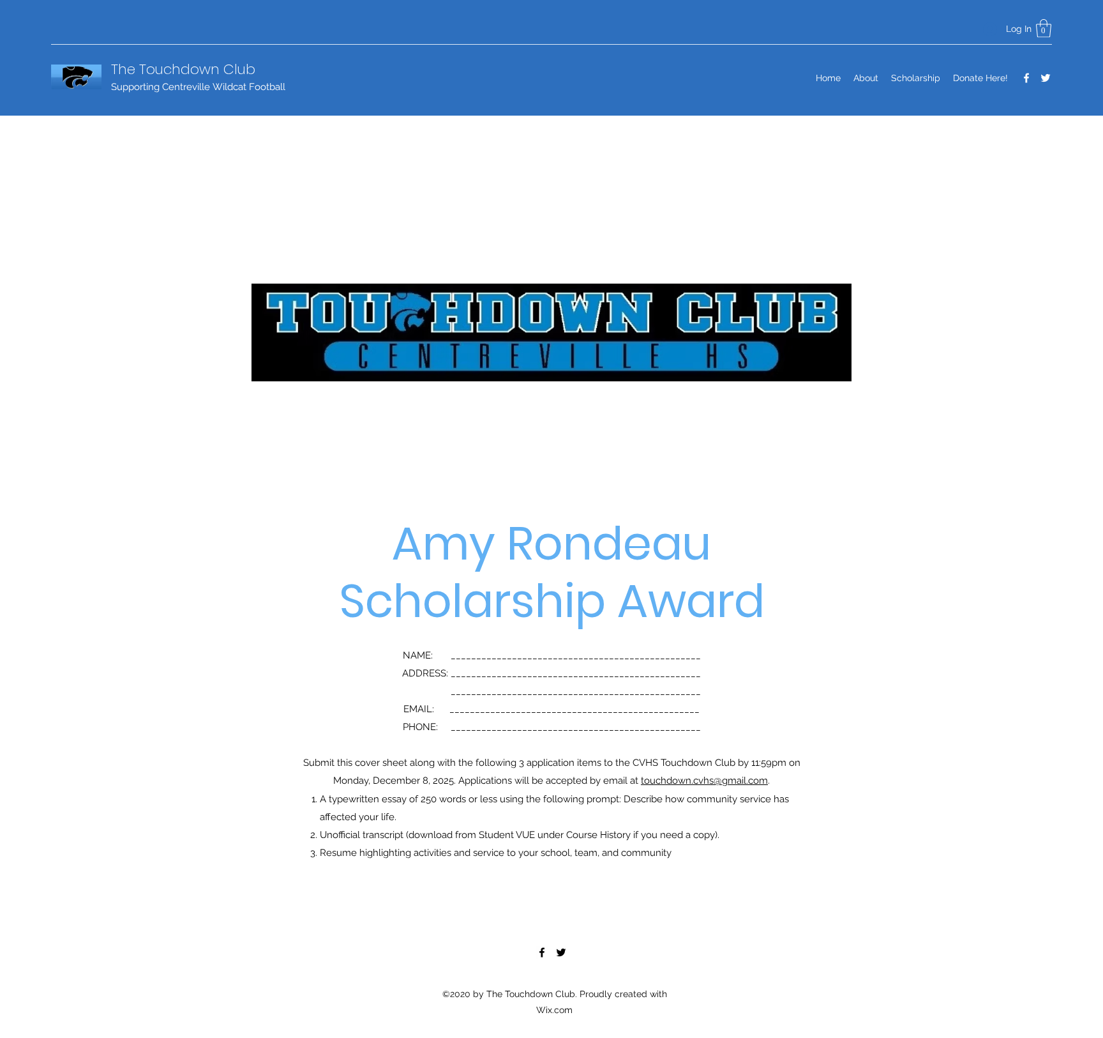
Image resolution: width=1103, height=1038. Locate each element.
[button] (1043, 28)
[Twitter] (1045, 78)
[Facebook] (1026, 78)
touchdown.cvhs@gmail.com (704, 780)
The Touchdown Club (183, 69)
